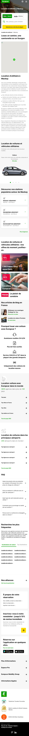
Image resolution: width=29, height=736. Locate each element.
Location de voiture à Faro (20, 556)
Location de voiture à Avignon (20, 560)
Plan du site (4, 725)
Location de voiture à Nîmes (7, 560)
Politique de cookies (6, 727)
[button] (14, 60)
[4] (19, 182)
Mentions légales (12, 725)
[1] (10, 182)
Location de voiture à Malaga (7, 553)
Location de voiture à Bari (20, 550)
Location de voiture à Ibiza (20, 553)
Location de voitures (6, 32)
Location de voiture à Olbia (7, 556)
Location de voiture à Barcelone (7, 550)
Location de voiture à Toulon (7, 563)
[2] (13, 182)
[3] (16, 182)
